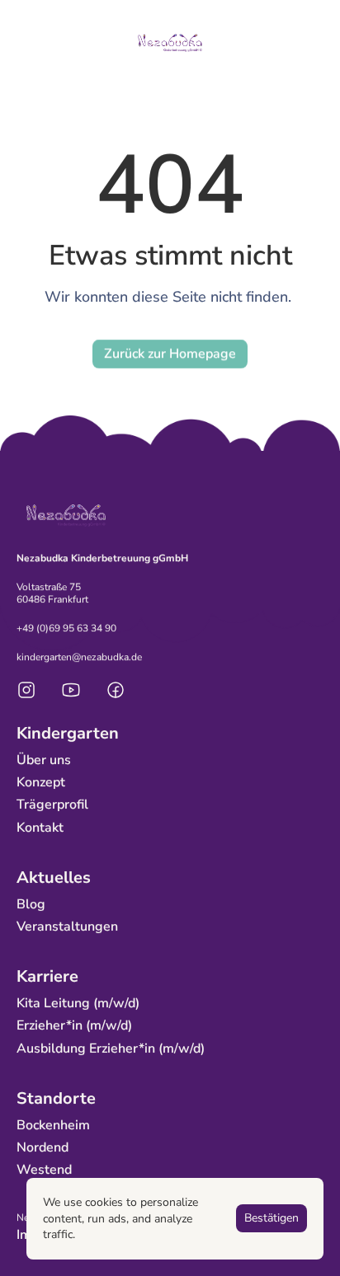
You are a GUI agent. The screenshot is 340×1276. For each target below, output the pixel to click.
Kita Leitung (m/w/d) (78, 1004)
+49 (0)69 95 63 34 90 (66, 628)
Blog (31, 904)
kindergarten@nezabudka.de (79, 657)
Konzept (41, 783)
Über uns (44, 760)
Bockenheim (53, 1125)
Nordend (42, 1148)
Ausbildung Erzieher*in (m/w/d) (111, 1048)
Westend (44, 1170)
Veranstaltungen (67, 927)
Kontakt (40, 828)
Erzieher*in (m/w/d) (74, 1026)
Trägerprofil (52, 805)
